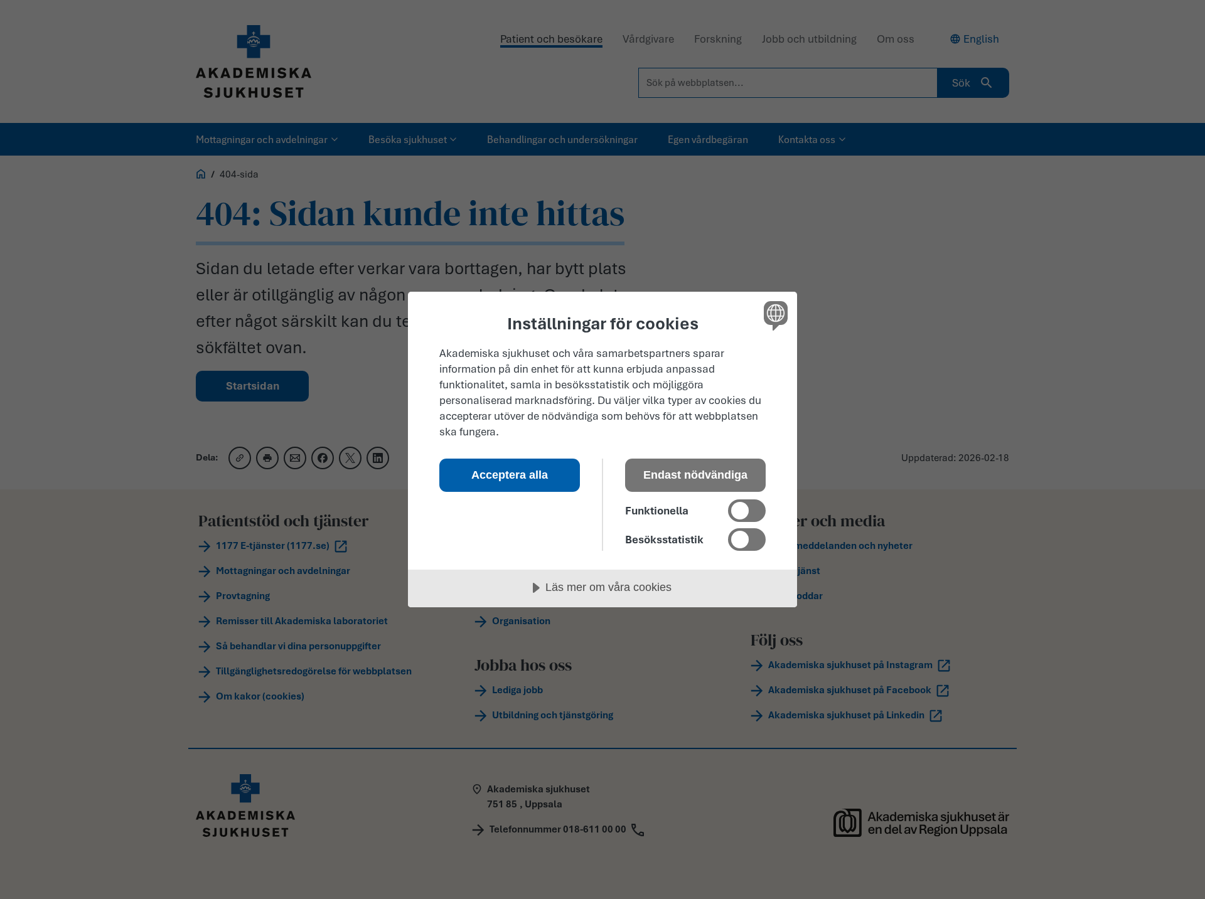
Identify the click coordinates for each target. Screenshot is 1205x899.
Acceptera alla (509, 475)
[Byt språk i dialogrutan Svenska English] (773, 315)
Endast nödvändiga (695, 475)
